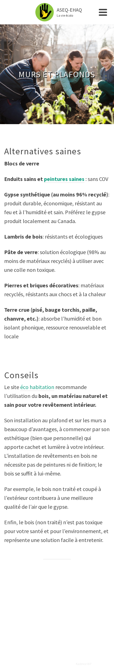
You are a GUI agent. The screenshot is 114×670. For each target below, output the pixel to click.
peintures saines (64, 178)
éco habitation (37, 386)
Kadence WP (83, 664)
